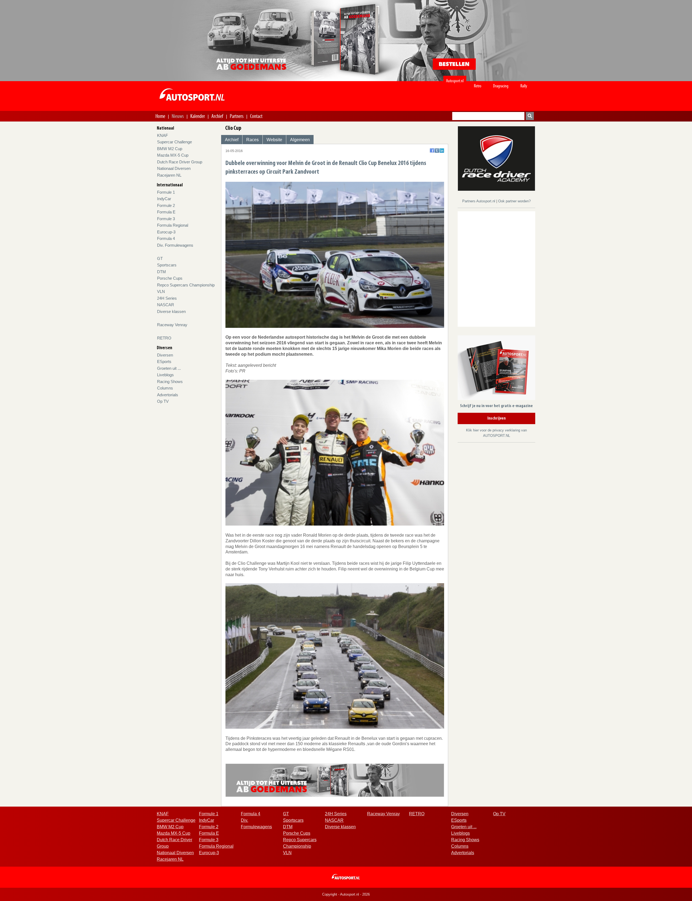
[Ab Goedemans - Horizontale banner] (335, 779)
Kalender (197, 116)
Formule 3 (166, 218)
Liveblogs (165, 374)
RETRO (164, 338)
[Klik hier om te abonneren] (496, 369)
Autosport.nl (455, 81)
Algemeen (300, 139)
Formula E (166, 212)
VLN (161, 291)
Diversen (165, 355)
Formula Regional (172, 225)
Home (160, 116)
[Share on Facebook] (432, 150)
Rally (523, 86)
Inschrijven (496, 418)
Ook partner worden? (514, 201)
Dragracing (500, 86)
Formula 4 (166, 238)
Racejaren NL (169, 175)
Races (252, 139)
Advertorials (167, 394)
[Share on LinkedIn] (442, 150)
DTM (161, 271)
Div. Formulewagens (175, 245)
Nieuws (178, 116)
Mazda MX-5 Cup (172, 155)
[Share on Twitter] (437, 150)
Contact (256, 116)
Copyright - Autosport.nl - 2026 (346, 894)
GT (160, 258)
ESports (164, 361)
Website (274, 139)
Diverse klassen (171, 311)
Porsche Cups (169, 278)
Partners (237, 116)
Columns (165, 388)
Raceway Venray (172, 324)
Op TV (163, 401)
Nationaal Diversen (174, 168)
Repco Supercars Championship (186, 285)
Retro (477, 86)
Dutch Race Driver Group (179, 162)
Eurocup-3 (166, 232)
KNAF (162, 135)
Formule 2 (166, 205)
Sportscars (167, 265)
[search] (530, 116)
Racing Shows (170, 381)
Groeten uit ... (169, 368)
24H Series (167, 298)
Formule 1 (166, 192)
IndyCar (164, 198)
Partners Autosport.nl (479, 201)
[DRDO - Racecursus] (496, 158)
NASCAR (165, 304)
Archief (217, 116)
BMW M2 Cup (169, 148)
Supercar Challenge (174, 142)
